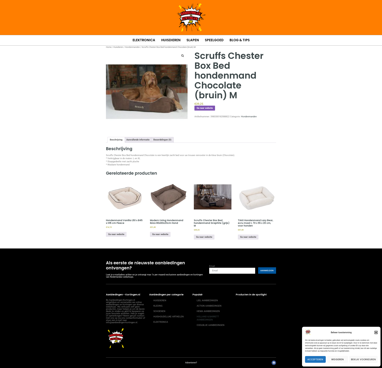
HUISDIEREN (171, 40)
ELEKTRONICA (144, 40)
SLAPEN (193, 40)
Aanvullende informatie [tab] (138, 139)
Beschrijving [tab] (116, 139)
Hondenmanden (132, 47)
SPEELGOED (214, 40)
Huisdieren (118, 47)
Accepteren (315, 359)
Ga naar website (205, 108)
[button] (376, 332)
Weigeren (337, 359)
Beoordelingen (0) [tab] (162, 139)
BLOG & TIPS (239, 40)
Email (212, 266)
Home (108, 47)
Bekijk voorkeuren (363, 359)
